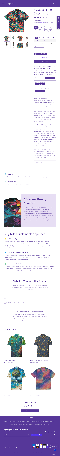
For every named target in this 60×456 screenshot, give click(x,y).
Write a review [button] (30, 411)
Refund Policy (29, 424)
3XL (51, 30)
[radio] (36, 38)
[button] (3, 3)
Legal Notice (37, 424)
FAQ (10, 421)
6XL (47, 34)
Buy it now (45, 61)
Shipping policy (44, 452)
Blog (28, 421)
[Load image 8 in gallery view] (27, 45)
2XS (36, 27)
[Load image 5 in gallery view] (7, 45)
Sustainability (33, 421)
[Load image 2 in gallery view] (13, 38)
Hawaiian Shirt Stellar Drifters (10, 360)
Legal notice (54, 454)
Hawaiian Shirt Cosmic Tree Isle (10, 393)
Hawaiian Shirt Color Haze (36, 393)
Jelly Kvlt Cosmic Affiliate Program (46, 421)
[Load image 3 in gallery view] (20, 38)
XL (40, 30)
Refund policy (22, 452)
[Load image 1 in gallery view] (7, 38)
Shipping (42, 22)
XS (41, 27)
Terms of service (36, 452)
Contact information (52, 452)
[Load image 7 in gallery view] (20, 45)
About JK (15, 421)
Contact (6, 421)
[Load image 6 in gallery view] (13, 45)
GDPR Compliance (45, 424)
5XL (41, 34)
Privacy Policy (22, 424)
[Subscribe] (28, 434)
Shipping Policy (13, 424)
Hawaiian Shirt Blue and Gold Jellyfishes (39, 360)
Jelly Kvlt (9, 452)
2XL (45, 30)
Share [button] (36, 167)
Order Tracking (21, 421)
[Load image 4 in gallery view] (27, 38)
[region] (45, 40)
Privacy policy (29, 452)
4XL (36, 34)
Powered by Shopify (14, 452)
